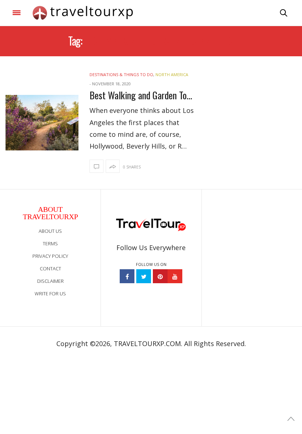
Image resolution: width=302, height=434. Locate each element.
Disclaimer (50, 281)
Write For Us (50, 293)
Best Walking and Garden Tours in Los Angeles (142, 95)
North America (171, 74)
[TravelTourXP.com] (82, 13)
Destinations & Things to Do (121, 74)
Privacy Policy (50, 256)
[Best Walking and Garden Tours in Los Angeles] (42, 123)
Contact (50, 268)
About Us (50, 231)
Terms (50, 243)
